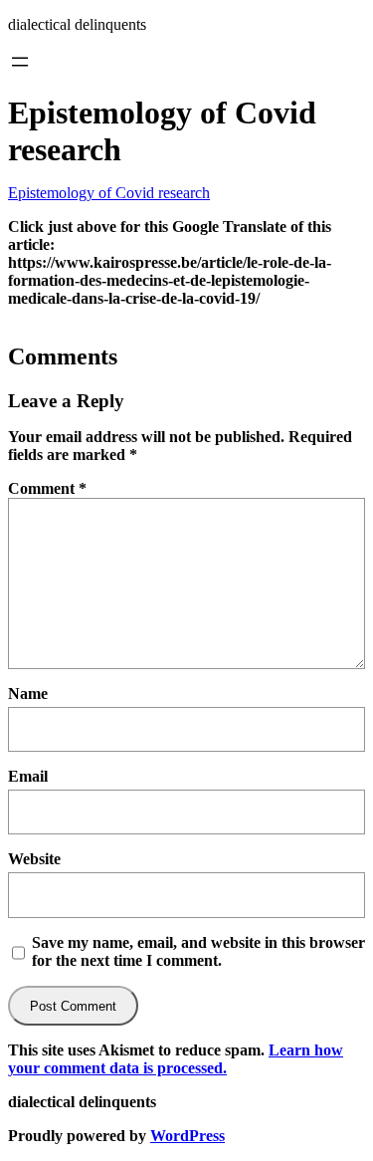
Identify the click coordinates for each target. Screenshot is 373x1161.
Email (28, 776)
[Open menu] (20, 62)
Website (34, 858)
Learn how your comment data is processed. (175, 1059)
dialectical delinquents (77, 24)
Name (28, 693)
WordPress (187, 1135)
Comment (47, 488)
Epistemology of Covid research (109, 192)
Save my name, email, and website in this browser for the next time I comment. (198, 951)
